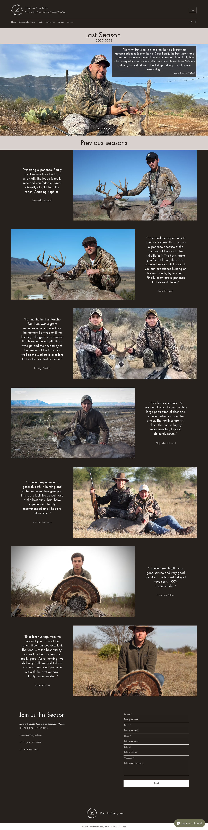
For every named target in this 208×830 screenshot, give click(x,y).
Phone (126, 736)
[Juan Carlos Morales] (106, 128)
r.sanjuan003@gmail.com (31, 735)
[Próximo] (199, 90)
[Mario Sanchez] (104, 128)
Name (127, 714)
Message (128, 758)
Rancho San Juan (36, 8)
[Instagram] (191, 22)
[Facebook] (195, 22)
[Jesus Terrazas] (109, 128)
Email (126, 725)
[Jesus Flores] (101, 128)
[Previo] (8, 90)
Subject (127, 747)
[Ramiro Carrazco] (98, 128)
